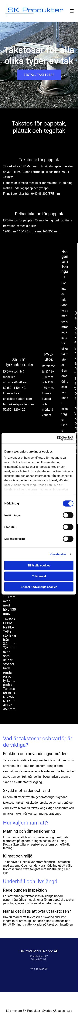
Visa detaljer (58, 554)
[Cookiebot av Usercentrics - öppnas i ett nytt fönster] (56, 438)
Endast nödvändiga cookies (39, 586)
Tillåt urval (39, 576)
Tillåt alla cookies (39, 565)
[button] (39, 75)
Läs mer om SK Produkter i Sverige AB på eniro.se (39, 1011)
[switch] (68, 515)
